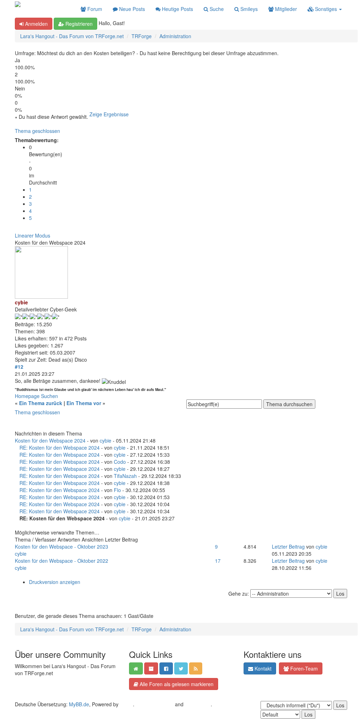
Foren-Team (303, 668)
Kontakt (262, 668)
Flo (117, 489)
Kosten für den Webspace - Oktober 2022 (61, 560)
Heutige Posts (176, 8)
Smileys (248, 8)
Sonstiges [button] (326, 8)
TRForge (142, 36)
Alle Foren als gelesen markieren (176, 684)
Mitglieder (285, 8)
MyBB (126, 704)
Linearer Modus (32, 235)
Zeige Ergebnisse (109, 114)
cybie (105, 440)
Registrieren (78, 23)
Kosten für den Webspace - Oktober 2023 (61, 546)
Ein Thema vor (83, 403)
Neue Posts (131, 8)
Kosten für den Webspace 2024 (50, 440)
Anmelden (36, 23)
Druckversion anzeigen (54, 581)
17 (218, 560)
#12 (19, 366)
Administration (175, 36)
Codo (120, 461)
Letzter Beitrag (288, 546)
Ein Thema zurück (40, 403)
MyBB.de (79, 704)
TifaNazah (125, 475)
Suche (216, 8)
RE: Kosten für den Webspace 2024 (59, 447)
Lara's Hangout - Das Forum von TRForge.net (72, 36)
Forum (94, 8)
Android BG (198, 704)
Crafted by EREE (155, 704)
